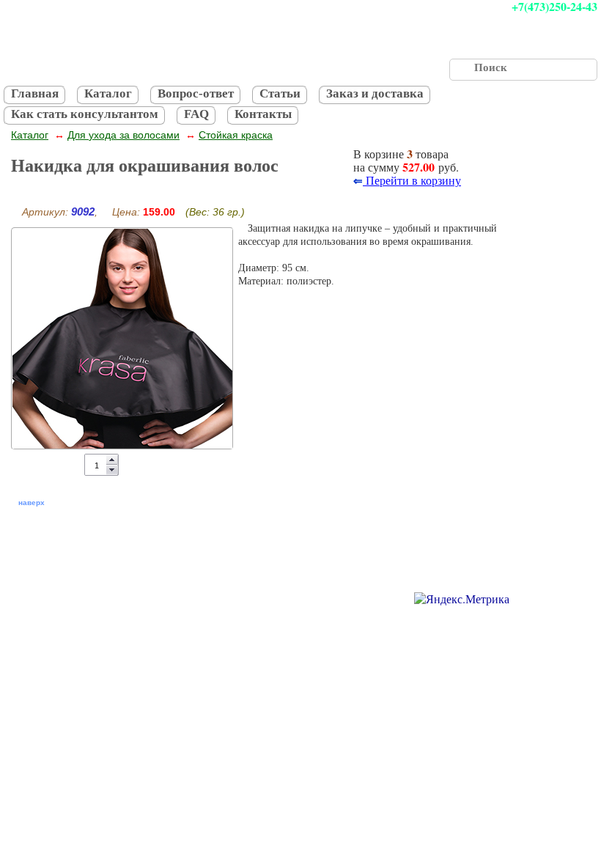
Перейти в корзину (412, 180)
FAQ (196, 114)
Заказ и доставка (375, 93)
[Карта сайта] (176, 596)
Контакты (263, 114)
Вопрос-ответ (196, 93)
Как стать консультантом (84, 114)
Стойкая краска (236, 135)
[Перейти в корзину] (317, 165)
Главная (35, 93)
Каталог (108, 93)
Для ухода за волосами (123, 135)
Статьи (279, 93)
